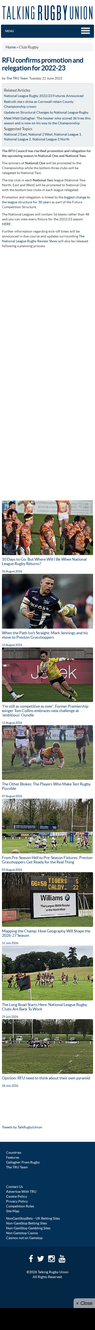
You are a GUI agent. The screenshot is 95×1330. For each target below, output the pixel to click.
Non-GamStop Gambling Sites (28, 1228)
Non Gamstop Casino (22, 1233)
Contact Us (14, 1187)
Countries (13, 1152)
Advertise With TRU (21, 1191)
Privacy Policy (17, 1201)
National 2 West (40, 134)
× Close (84, 1303)
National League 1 (67, 134)
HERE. (6, 224)
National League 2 (17, 139)
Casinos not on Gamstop (24, 1238)
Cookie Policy (16, 1196)
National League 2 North (50, 139)
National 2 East (15, 134)
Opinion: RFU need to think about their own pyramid (46, 1078)
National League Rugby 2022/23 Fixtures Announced (44, 96)
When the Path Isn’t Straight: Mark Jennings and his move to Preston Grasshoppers (45, 635)
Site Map (12, 1211)
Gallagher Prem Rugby (23, 1162)
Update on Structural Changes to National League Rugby (46, 112)
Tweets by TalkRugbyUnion (22, 1127)
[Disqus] (47, 312)
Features (12, 1157)
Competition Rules (20, 1206)
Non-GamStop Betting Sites (26, 1223)
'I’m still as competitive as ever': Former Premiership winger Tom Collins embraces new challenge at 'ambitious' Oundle (45, 710)
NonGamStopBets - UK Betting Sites (33, 1218)
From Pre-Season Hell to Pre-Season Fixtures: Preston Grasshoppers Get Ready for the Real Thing (47, 859)
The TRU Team (17, 78)
